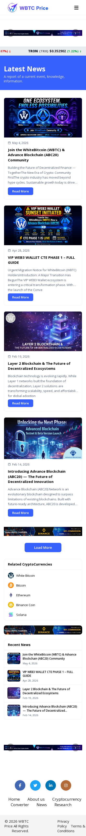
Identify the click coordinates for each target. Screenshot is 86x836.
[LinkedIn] (50, 785)
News (42, 804)
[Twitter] (35, 785)
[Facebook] (20, 785)
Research (62, 804)
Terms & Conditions (71, 828)
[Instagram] (66, 785)
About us (36, 799)
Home (14, 799)
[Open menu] (76, 7)
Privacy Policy (63, 823)
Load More (43, 547)
